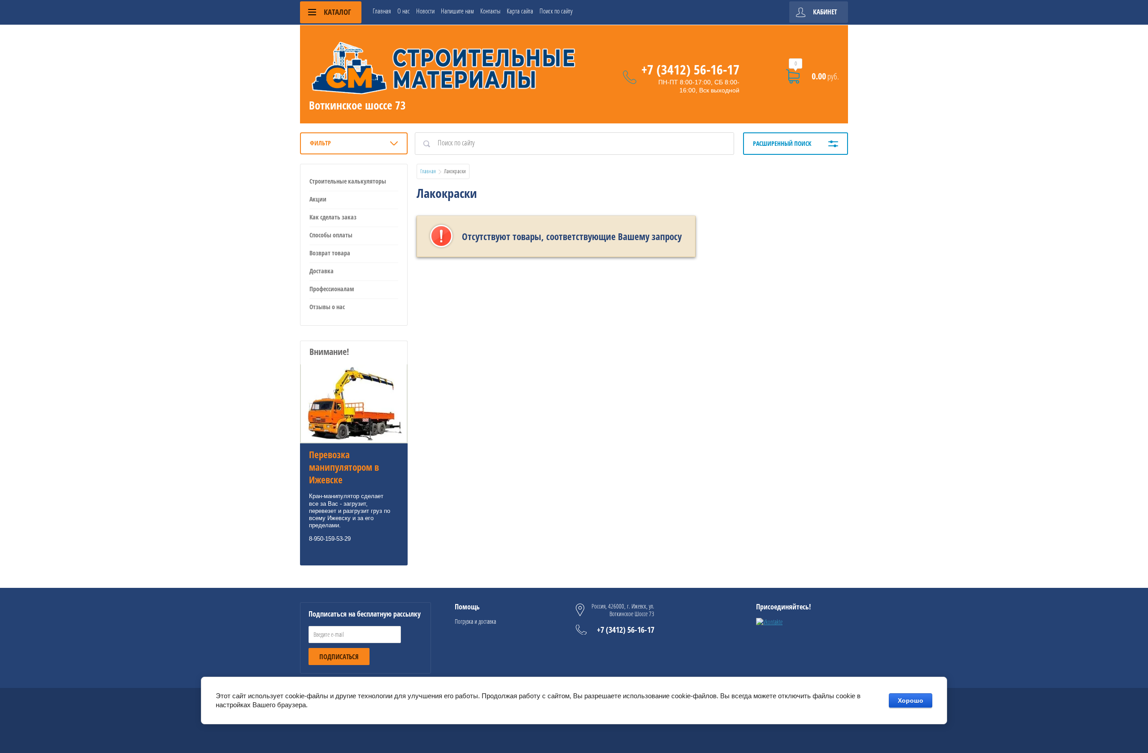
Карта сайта (520, 10)
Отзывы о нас (327, 306)
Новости (425, 10)
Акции (317, 199)
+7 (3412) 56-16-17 (690, 69)
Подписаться (339, 656)
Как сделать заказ (333, 217)
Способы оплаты (330, 235)
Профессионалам (331, 289)
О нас (403, 10)
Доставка (321, 271)
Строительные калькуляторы (347, 181)
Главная (382, 10)
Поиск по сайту (556, 10)
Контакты (490, 10)
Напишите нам (457, 10)
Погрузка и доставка (475, 621)
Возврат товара (329, 253)
